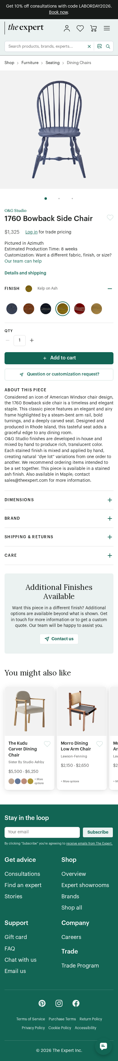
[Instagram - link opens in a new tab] (59, 1003)
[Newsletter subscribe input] (42, 832)
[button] (80, 28)
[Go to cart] (93, 28)
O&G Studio (16, 210)
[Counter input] (59, 340)
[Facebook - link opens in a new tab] (76, 1003)
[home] (24, 28)
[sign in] (67, 28)
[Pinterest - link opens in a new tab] (42, 1003)
